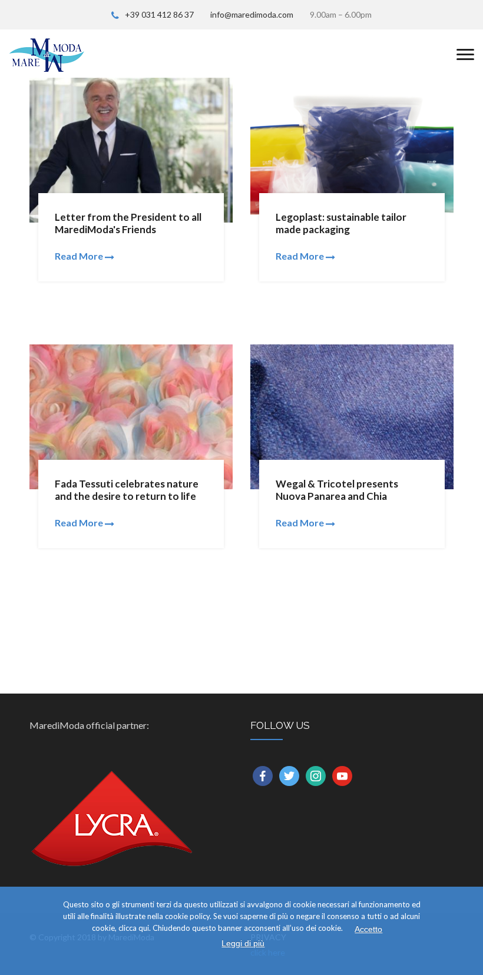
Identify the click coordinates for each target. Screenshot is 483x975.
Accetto (368, 929)
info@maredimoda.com (251, 14)
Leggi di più (242, 943)
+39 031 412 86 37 (159, 14)
